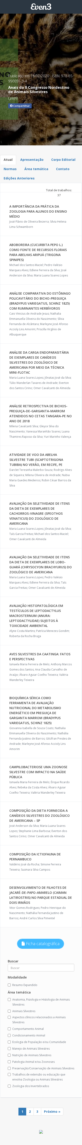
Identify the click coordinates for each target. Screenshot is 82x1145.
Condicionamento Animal (28, 1035)
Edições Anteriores (19, 178)
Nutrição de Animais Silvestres (31, 1055)
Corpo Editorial (63, 159)
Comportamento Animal (28, 1029)
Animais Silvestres (23, 1011)
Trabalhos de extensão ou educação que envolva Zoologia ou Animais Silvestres (38, 1077)
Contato (62, 169)
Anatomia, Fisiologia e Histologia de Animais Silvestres (41, 1002)
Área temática (36, 169)
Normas (10, 169)
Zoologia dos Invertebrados (30, 1086)
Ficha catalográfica (42, 943)
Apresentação (32, 159)
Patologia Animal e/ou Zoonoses (33, 1062)
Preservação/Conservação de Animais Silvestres (43, 1068)
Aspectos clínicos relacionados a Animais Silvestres (39, 1019)
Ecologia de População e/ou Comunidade (39, 1042)
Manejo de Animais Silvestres (31, 1049)
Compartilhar (21, 105)
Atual (8, 159)
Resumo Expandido (24, 985)
